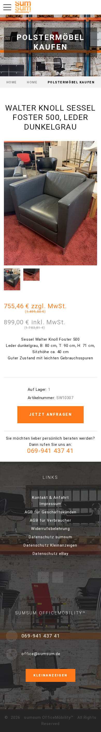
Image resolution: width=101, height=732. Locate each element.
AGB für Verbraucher (50, 520)
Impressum (50, 503)
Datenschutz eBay (51, 553)
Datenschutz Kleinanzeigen (50, 545)
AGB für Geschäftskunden (51, 512)
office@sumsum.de (41, 654)
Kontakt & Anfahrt (50, 497)
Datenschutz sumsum (50, 537)
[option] (50, 203)
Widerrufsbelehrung (50, 528)
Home (11, 82)
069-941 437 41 (50, 450)
